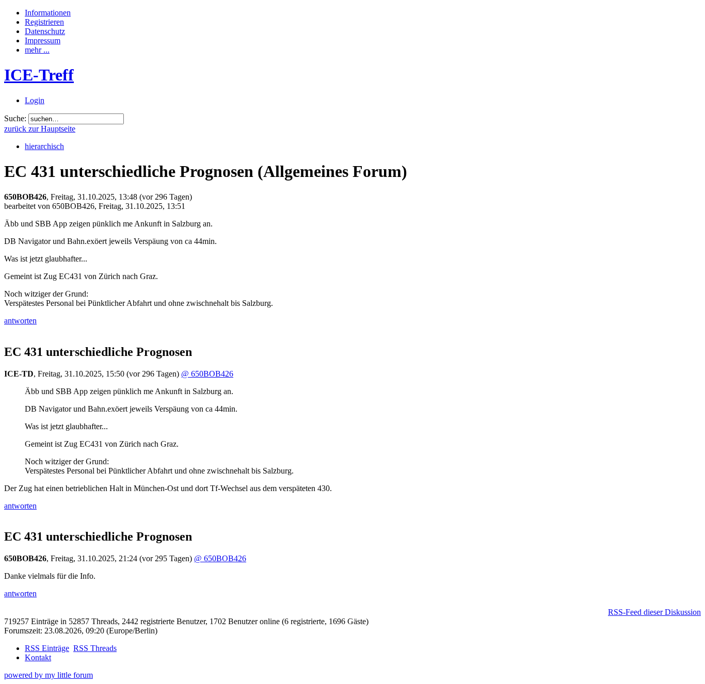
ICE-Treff (39, 75)
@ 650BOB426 (207, 373)
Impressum (42, 40)
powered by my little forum (48, 675)
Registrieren (44, 22)
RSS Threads (95, 648)
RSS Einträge (47, 648)
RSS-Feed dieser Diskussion (654, 612)
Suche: (15, 118)
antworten (20, 320)
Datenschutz (45, 31)
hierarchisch (44, 146)
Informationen (48, 12)
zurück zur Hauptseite (39, 128)
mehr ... (37, 49)
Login (34, 100)
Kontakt (38, 657)
